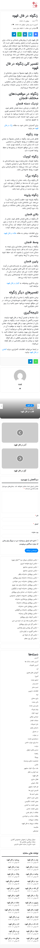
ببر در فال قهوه (14, 917)
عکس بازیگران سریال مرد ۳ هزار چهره (24, 560)
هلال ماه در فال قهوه (12, 938)
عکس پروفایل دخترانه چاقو (28, 574)
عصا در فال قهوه (13, 867)
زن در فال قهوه (14, 931)
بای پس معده (33, 705)
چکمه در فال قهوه (32, 874)
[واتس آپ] (36, 361)
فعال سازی (34, 779)
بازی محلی (34, 698)
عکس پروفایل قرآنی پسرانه (28, 613)
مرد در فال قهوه (32, 881)
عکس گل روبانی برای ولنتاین (27, 627)
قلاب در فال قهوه (27, 412)
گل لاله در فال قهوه (31, 888)
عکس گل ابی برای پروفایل (28, 624)
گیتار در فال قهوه (13, 283)
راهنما (36, 753)
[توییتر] (30, 34)
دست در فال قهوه (32, 867)
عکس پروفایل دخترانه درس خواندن (25, 581)
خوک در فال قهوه (32, 931)
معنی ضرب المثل (32, 797)
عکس (36, 764)
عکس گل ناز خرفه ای (30, 635)
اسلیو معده (34, 680)
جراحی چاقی (34, 716)
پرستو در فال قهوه (13, 859)
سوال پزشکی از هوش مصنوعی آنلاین (23, 839)
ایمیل (35, 524)
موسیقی (35, 831)
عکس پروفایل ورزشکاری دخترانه (26, 599)
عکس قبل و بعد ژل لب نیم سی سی (24, 620)
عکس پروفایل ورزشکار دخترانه (27, 602)
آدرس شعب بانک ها (31, 661)
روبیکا (36, 757)
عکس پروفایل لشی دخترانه (27, 606)
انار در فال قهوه (14, 924)
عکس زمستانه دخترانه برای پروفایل (25, 577)
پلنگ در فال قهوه (13, 874)
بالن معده (35, 702)
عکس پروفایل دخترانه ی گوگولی (26, 610)
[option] (20, 406)
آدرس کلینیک (34, 665)
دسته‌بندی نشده (33, 739)
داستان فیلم (34, 728)
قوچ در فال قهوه (32, 909)
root (33, 21)
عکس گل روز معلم (30, 638)
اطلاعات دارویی (33, 691)
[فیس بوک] (36, 34)
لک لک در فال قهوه (31, 924)
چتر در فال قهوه (32, 859)
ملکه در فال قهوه (10, 233)
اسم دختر (35, 687)
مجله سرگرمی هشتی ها (27, 842)
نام (36, 515)
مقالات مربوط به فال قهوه (30, 823)
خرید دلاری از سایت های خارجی (24, 844)
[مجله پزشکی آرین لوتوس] (35, 5)
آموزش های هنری (32, 672)
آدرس (36, 658)
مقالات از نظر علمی (32, 812)
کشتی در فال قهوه (13, 888)
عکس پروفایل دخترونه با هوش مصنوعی (23, 595)
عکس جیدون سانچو (30, 567)
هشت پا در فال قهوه (12, 909)
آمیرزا (36, 676)
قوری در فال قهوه (32, 938)
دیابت (36, 746)
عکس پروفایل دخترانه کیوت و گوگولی (24, 588)
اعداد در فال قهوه (32, 917)
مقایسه (36, 827)
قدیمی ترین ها (33, 790)
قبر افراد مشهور (33, 786)
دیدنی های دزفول (32, 750)
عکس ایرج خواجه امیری (28, 563)
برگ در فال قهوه (32, 895)
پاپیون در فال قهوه (31, 902)
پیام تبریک (34, 709)
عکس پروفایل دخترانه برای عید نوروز (24, 585)
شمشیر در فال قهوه (12, 881)
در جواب (35, 735)
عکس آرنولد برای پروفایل (28, 617)
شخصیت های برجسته (31, 761)
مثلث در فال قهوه (13, 902)
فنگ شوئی (34, 783)
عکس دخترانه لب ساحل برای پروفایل (24, 592)
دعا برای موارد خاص (31, 742)
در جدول (35, 731)
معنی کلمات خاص (32, 808)
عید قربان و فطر (33, 772)
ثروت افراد (35, 713)
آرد (37, 669)
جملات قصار (34, 720)
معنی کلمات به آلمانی (31, 805)
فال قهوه (29, 405)
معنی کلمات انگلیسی (31, 801)
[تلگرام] (30, 361)
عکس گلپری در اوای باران (28, 631)
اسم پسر (35, 683)
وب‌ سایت (35, 532)
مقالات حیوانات (33, 820)
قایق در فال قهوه (13, 895)
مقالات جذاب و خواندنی (30, 816)
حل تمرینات (34, 724)
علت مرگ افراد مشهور (31, 768)
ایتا (37, 694)
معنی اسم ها (34, 794)
